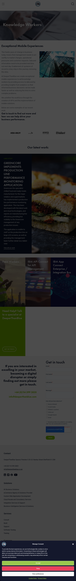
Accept (38, 563)
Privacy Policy (42, 578)
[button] (73, 544)
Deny (38, 568)
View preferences (38, 574)
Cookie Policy (33, 578)
